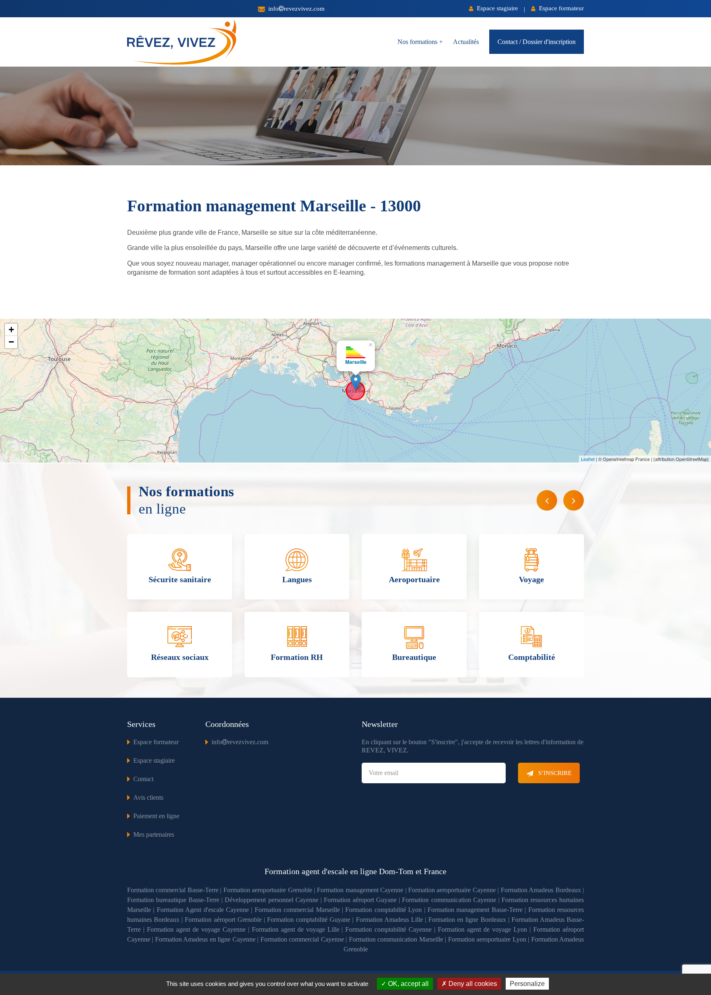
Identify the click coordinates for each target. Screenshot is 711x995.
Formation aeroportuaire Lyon (487, 939)
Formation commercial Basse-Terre (172, 889)
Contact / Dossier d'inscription (536, 41)
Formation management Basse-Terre (475, 909)
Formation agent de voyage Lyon (482, 929)
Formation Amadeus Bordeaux (541, 889)
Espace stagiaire (496, 8)
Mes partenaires (153, 834)
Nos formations (420, 41)
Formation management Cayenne (360, 889)
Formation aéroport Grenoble (223, 919)
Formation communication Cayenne (449, 899)
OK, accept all (407, 983)
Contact (143, 778)
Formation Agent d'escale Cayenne (203, 909)
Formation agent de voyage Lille (295, 929)
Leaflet (588, 459)
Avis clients (148, 797)
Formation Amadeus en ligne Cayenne (205, 939)
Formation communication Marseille (396, 939)
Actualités (466, 41)
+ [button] (11, 329)
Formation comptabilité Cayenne (388, 929)
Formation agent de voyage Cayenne (196, 929)
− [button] (11, 342)
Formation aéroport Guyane (360, 899)
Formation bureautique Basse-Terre (173, 899)
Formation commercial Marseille (297, 909)
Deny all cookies (472, 983)
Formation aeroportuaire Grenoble (267, 889)
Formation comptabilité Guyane (308, 919)
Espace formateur (560, 8)
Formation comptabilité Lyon (383, 909)
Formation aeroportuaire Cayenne (452, 889)
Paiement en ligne (156, 815)
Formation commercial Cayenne (302, 939)
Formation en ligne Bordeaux (467, 919)
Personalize (527, 983)
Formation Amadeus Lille (389, 919)
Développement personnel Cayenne (271, 899)
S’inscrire (554, 773)
